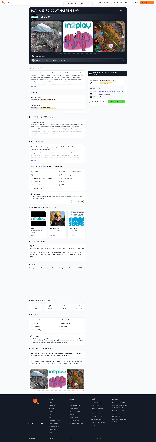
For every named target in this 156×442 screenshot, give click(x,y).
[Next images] (123, 36)
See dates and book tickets (72, 112)
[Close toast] (90, 4)
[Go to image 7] (65, 53)
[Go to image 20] (82, 53)
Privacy (51, 438)
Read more (33, 86)
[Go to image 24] (87, 53)
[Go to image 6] (64, 53)
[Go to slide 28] (72, 390)
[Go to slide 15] (55, 390)
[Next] (83, 390)
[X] (39, 423)
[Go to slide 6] (43, 390)
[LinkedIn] (42, 423)
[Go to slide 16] (56, 390)
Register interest (117, 101)
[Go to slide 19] (60, 390)
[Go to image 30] (95, 53)
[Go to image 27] (91, 53)
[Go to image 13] (73, 53)
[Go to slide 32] (77, 390)
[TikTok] (33, 423)
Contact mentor (77, 201)
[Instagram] (29, 423)
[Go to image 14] (74, 53)
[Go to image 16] (77, 53)
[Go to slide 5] (42, 390)
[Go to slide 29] (73, 390)
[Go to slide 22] (64, 390)
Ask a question (98, 101)
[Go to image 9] (68, 53)
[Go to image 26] (90, 53)
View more (33, 235)
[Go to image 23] (86, 53)
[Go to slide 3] (39, 390)
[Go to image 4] (61, 53)
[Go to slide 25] (68, 390)
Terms (71, 438)
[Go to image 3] (60, 53)
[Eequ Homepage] (20, 2)
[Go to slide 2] (38, 390)
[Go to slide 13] (52, 390)
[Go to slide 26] (69, 390)
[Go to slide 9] (47, 390)
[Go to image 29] (94, 53)
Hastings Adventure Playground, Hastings (111, 91)
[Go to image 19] (81, 53)
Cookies (99, 438)
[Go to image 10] (69, 53)
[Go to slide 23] (65, 390)
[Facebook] (36, 423)
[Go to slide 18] (59, 390)
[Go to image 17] (78, 53)
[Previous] (31, 390)
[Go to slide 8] (46, 390)
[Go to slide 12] (51, 390)
